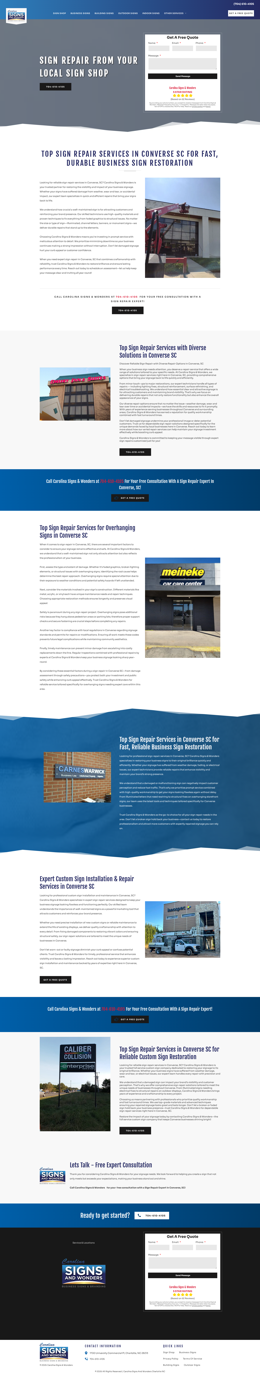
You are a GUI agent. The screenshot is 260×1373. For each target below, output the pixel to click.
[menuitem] (59, 13)
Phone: (200, 43)
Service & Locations (84, 1242)
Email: (175, 43)
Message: (153, 55)
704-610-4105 (127, 296)
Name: (152, 43)
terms (208, 106)
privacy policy (197, 106)
